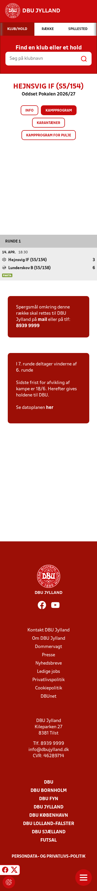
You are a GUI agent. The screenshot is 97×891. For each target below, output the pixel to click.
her (49, 408)
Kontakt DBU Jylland (48, 630)
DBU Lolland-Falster (48, 824)
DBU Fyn (48, 799)
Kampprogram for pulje (48, 135)
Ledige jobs (48, 671)
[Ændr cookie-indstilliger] (9, 882)
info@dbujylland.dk (48, 750)
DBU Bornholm (49, 791)
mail (42, 320)
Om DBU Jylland (48, 638)
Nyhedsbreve (48, 663)
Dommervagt (48, 647)
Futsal (48, 840)
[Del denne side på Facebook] (5, 871)
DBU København (48, 815)
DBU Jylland (48, 807)
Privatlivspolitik (48, 680)
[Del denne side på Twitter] (14, 871)
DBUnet (48, 696)
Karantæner (48, 123)
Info (29, 110)
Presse (48, 655)
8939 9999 (28, 326)
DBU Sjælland (48, 832)
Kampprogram (59, 110)
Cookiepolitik (48, 688)
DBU (48, 782)
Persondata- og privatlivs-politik (49, 856)
